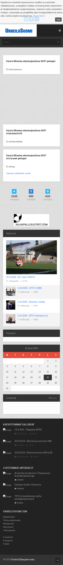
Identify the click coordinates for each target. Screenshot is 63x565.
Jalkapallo (14, 281)
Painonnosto (23, 456)
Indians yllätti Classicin (28, 484)
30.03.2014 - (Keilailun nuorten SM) (33, 441)
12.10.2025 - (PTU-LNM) (30, 287)
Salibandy (25, 291)
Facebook (8, 537)
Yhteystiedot (9, 530)
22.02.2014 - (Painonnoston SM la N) (33, 452)
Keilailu (20, 445)
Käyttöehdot (9, 517)
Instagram (8, 540)
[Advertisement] (31, 98)
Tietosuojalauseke (11, 520)
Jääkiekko (22, 433)
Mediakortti (8, 523)
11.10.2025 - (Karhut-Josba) (31, 301)
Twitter (6, 544)
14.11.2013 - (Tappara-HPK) (28, 429)
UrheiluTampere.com (23, 559)
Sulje (58, 19)
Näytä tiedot (39, 16)
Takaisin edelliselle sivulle (18, 173)
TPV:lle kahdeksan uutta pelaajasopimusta (28, 497)
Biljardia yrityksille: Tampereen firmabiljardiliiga (32, 474)
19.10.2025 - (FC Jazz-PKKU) (20, 277)
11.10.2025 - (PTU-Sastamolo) (33, 315)
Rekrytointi (8, 527)
